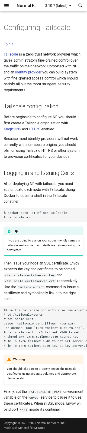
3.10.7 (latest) (56, 5)
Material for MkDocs (31, 428)
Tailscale (11, 54)
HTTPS (34, 129)
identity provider (28, 72)
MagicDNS (12, 129)
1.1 (11, 45)
